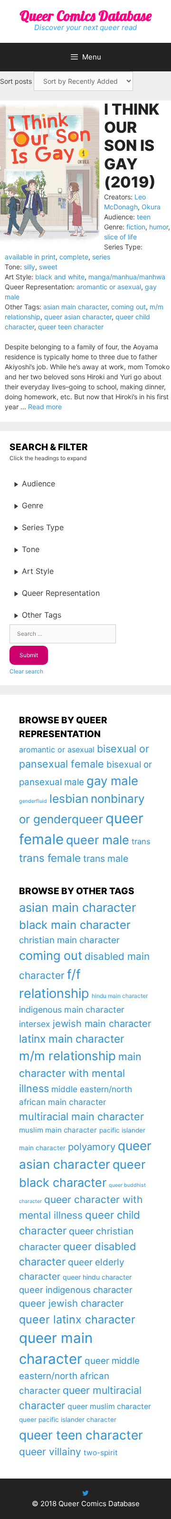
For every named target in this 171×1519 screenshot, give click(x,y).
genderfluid (33, 801)
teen (144, 217)
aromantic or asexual (108, 287)
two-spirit (101, 1452)
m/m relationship (67, 1055)
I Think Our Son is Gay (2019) (131, 146)
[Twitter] (85, 1493)
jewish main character (102, 1023)
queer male (97, 839)
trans (141, 841)
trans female (50, 857)
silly (29, 267)
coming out (128, 307)
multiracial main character (81, 1116)
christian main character (69, 940)
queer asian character (78, 317)
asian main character (75, 307)
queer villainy (50, 1452)
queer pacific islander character (67, 1419)
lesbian (68, 798)
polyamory (91, 1147)
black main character (75, 925)
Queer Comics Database (85, 16)
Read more (45, 407)
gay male (112, 780)
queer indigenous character (76, 1289)
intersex (34, 1024)
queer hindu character (97, 1277)
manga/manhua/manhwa (126, 277)
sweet (48, 267)
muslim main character (58, 1129)
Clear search (26, 671)
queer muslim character (109, 1406)
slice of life (120, 237)
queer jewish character (71, 1303)
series (101, 257)
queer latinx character (77, 1319)
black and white (60, 277)
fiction (135, 227)
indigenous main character (71, 1010)
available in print (30, 257)
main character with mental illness (80, 1072)
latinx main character (71, 1038)
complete (73, 257)
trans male (105, 858)
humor (158, 227)
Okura (151, 207)
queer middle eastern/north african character (79, 1375)
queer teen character (71, 327)
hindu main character (120, 995)
